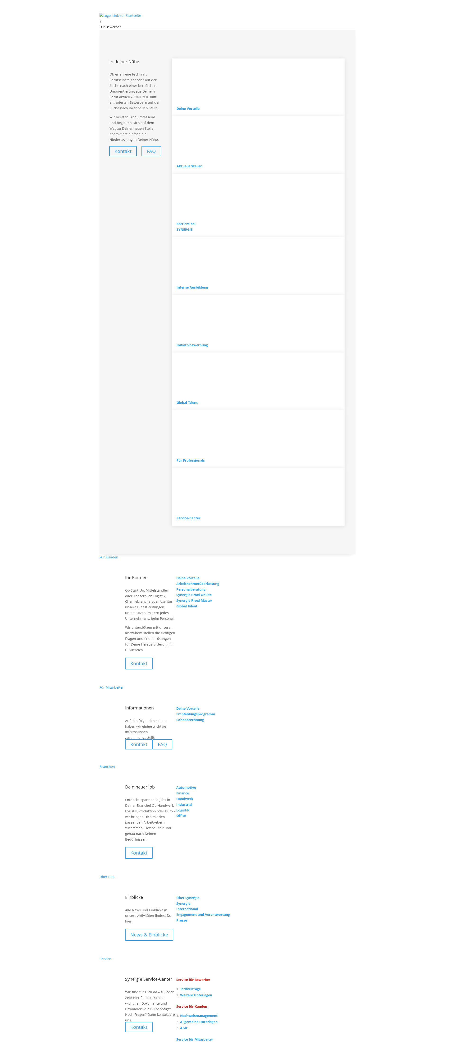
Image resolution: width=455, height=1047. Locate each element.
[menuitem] (227, 21)
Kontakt (138, 663)
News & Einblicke (149, 934)
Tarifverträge (190, 989)
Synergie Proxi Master (194, 600)
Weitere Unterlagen (196, 995)
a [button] (100, 21)
